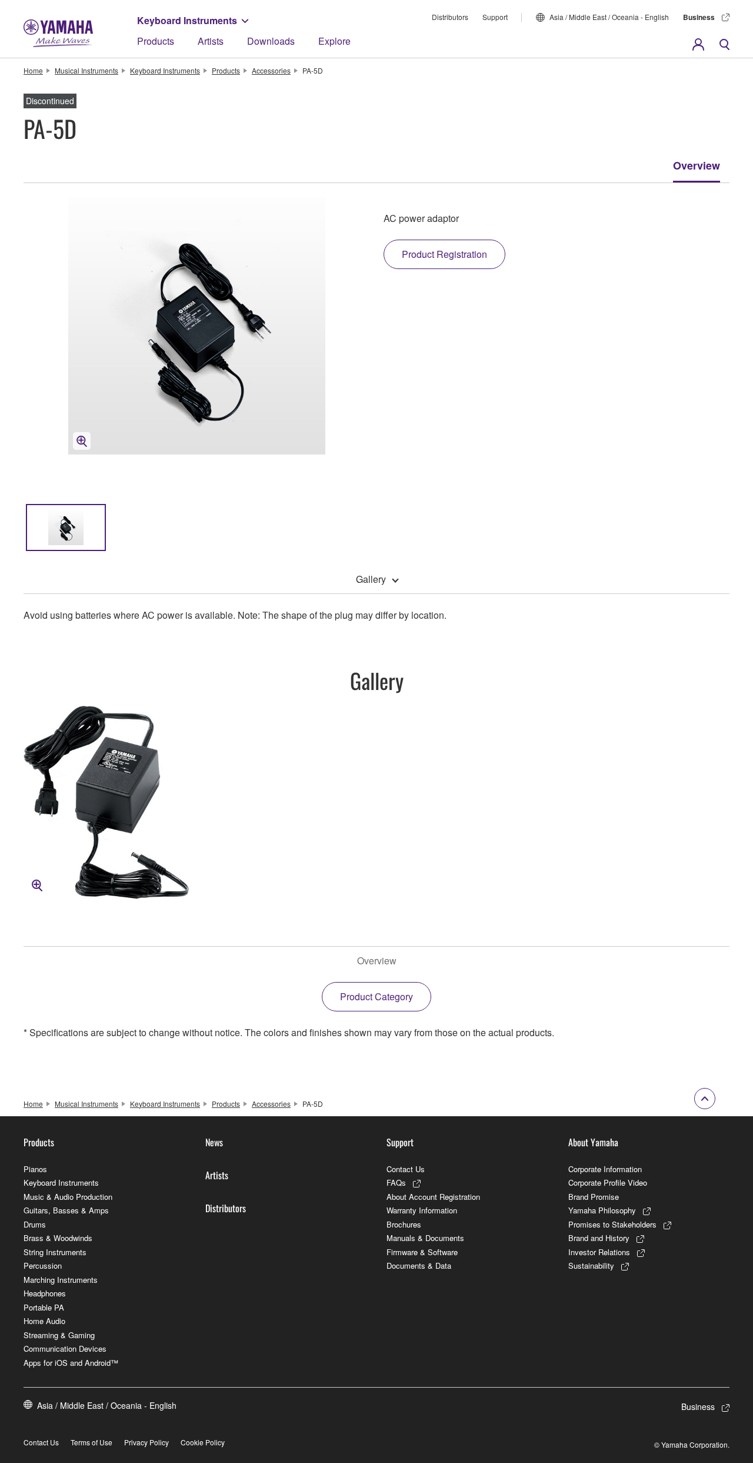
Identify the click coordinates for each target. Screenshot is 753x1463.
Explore (334, 41)
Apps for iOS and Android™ (71, 1362)
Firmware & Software (422, 1252)
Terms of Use (91, 1442)
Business (699, 17)
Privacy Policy (146, 1442)
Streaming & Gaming (59, 1335)
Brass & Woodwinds (58, 1237)
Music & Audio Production (68, 1196)
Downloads (271, 41)
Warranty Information (422, 1210)
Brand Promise (593, 1196)
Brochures (404, 1224)
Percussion (43, 1265)
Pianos (35, 1169)
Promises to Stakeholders (612, 1224)
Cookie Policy (203, 1442)
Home (33, 70)
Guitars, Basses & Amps (66, 1210)
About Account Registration (433, 1196)
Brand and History (598, 1237)
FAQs (396, 1182)
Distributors (450, 17)
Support (495, 17)
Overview (696, 165)
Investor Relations (599, 1252)
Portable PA (44, 1307)
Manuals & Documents (425, 1237)
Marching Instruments (61, 1279)
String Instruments (55, 1252)
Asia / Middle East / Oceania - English (609, 17)
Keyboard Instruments (187, 20)
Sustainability (591, 1265)
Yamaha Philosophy (602, 1210)
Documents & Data (419, 1265)
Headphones (45, 1293)
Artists (211, 41)
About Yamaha (593, 1142)
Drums (35, 1224)
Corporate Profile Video (607, 1182)
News (214, 1142)
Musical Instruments (86, 70)
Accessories (271, 70)
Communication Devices (65, 1348)
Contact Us (406, 1169)
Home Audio (44, 1320)
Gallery (371, 579)
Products (155, 41)
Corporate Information (605, 1169)
